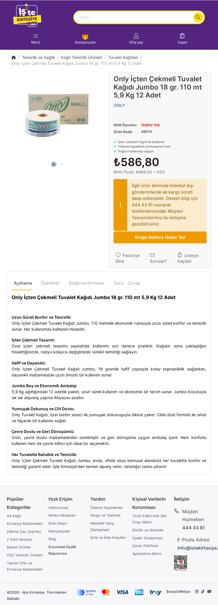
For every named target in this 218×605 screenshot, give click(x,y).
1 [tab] (53, 164)
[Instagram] (196, 591)
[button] (136, 38)
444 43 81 (193, 528)
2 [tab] (62, 164)
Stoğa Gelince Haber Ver (160, 237)
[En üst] (13, 57)
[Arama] (198, 17)
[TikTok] (202, 591)
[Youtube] (209, 591)
